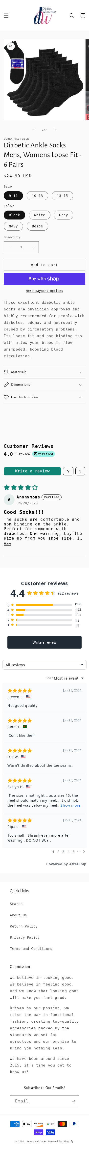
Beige (37, 226)
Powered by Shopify (61, 1141)
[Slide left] (33, 129)
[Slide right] (55, 129)
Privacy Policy (25, 937)
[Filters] (68, 471)
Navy (13, 226)
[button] (6, 15)
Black (14, 215)
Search (16, 904)
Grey (63, 215)
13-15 (62, 196)
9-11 (13, 196)
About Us (18, 915)
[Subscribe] (73, 1101)
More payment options (44, 291)
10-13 (37, 196)
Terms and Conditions (31, 949)
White (39, 215)
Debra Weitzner (36, 1141)
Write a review (32, 471)
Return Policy (24, 926)
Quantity (12, 237)
